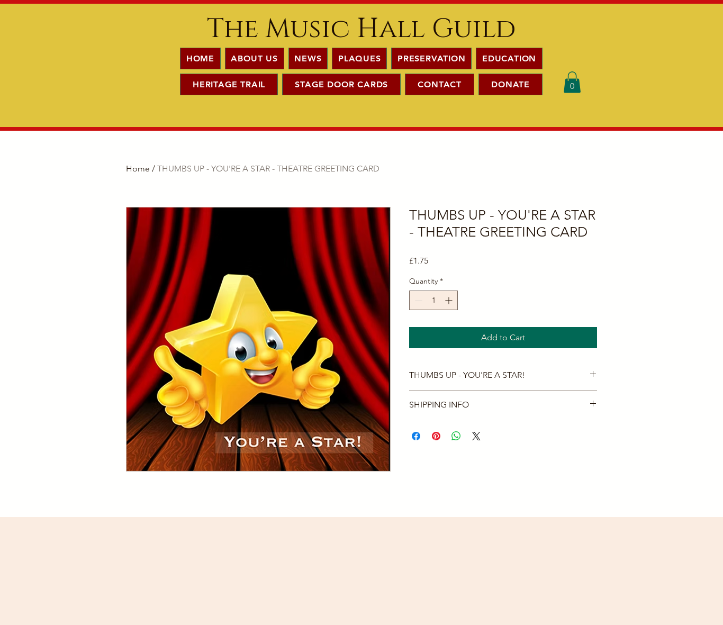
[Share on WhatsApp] (456, 436)
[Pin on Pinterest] (436, 436)
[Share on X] (476, 436)
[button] (572, 82)
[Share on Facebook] (416, 436)
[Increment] (449, 300)
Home (138, 169)
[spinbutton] (433, 300)
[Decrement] (417, 300)
